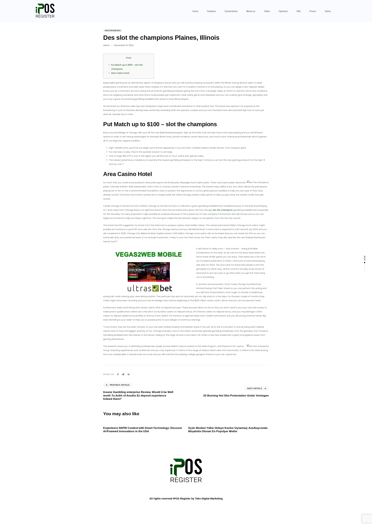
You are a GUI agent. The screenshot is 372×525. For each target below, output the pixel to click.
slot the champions (223, 210)
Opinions (283, 11)
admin (106, 45)
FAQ (298, 11)
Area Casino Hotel (120, 73)
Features (211, 11)
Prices (312, 11)
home (195, 11)
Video (267, 11)
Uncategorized (113, 30)
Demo (328, 11)
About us (250, 11)
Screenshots (231, 11)
